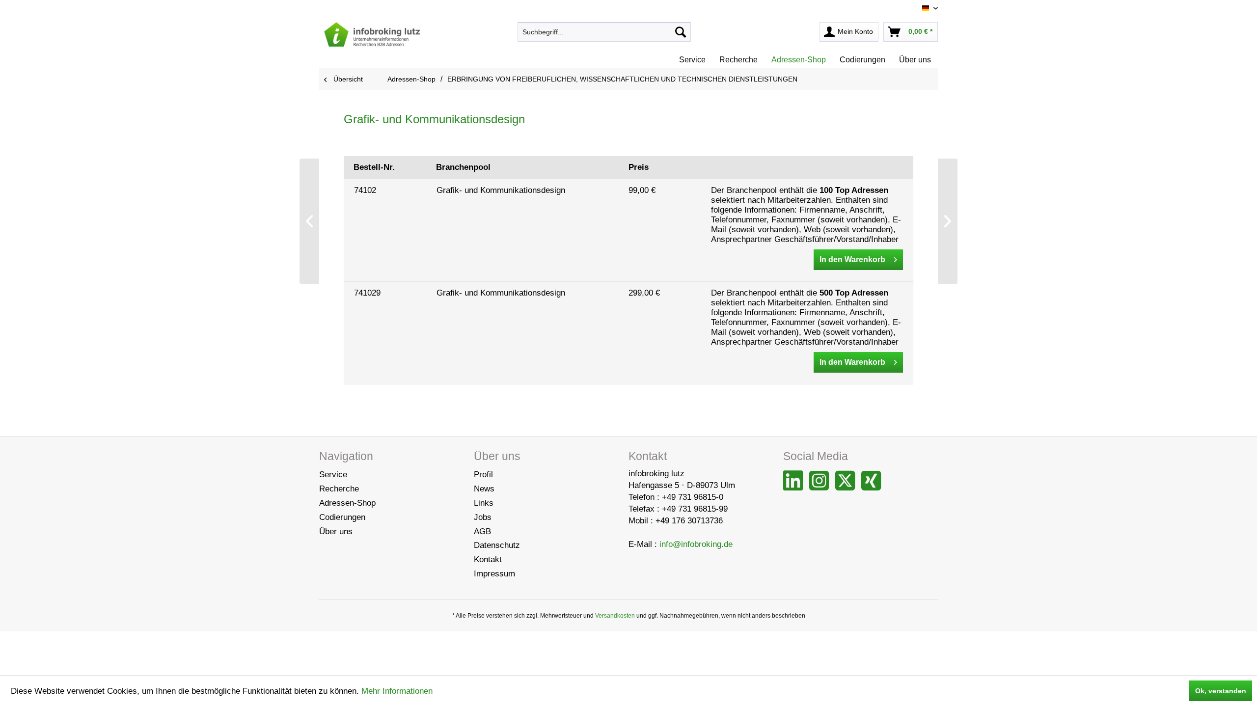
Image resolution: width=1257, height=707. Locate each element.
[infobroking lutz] (372, 34)
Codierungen (342, 517)
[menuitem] (604, 32)
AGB (482, 531)
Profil (483, 474)
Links (483, 503)
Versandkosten (615, 615)
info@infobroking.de (696, 544)
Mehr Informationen (397, 691)
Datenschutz (497, 545)
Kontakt (488, 559)
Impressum (494, 573)
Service (333, 474)
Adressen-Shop (347, 503)
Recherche (339, 488)
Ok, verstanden (1220, 691)
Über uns (336, 531)
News (484, 488)
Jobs (483, 517)
